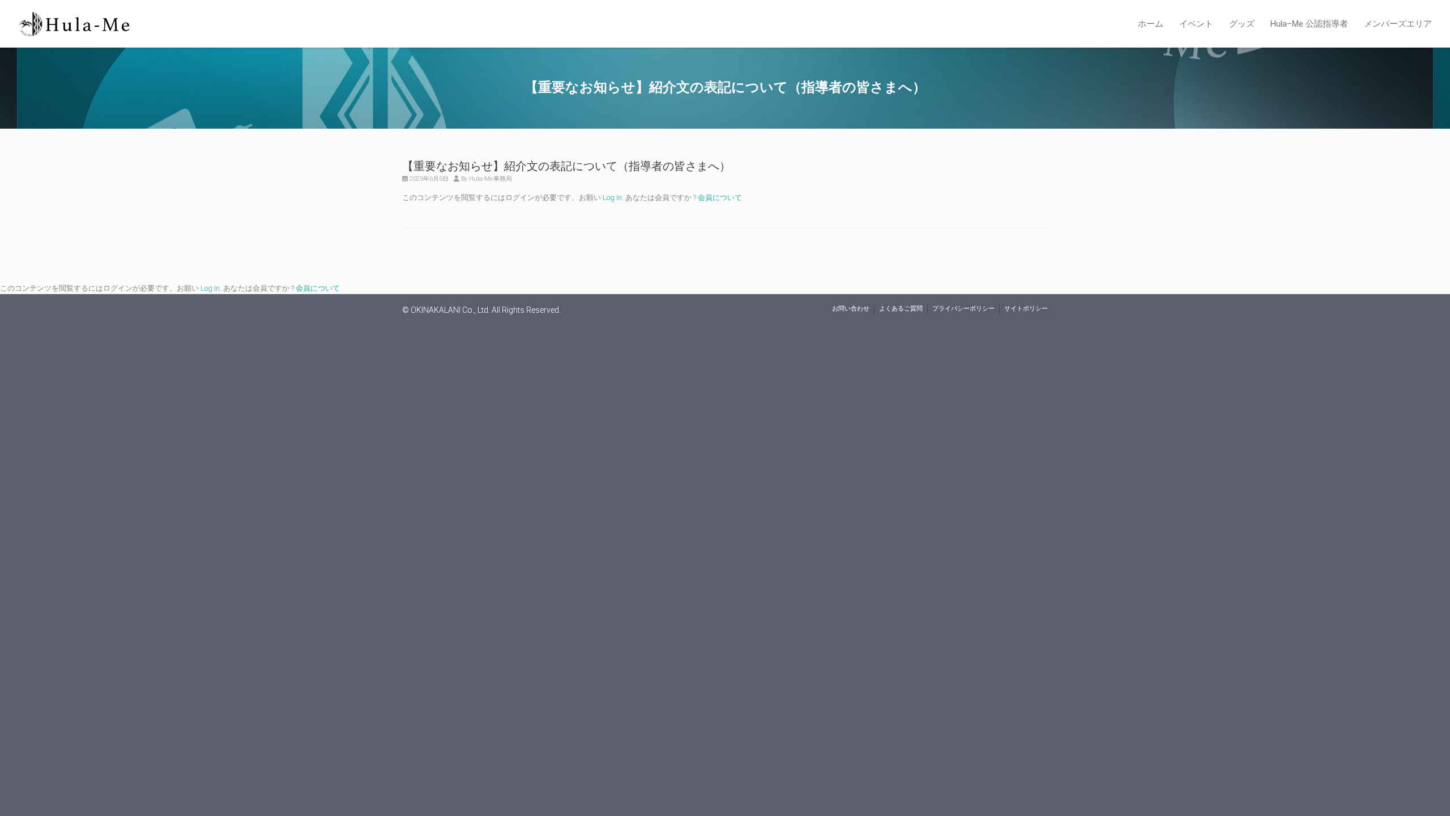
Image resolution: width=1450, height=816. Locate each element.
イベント (1196, 24)
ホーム (1150, 24)
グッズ (1242, 24)
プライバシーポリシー (963, 308)
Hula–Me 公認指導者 (1309, 24)
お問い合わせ (850, 308)
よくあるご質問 (901, 308)
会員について (720, 197)
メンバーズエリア (1398, 24)
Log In (612, 197)
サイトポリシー (1026, 308)
